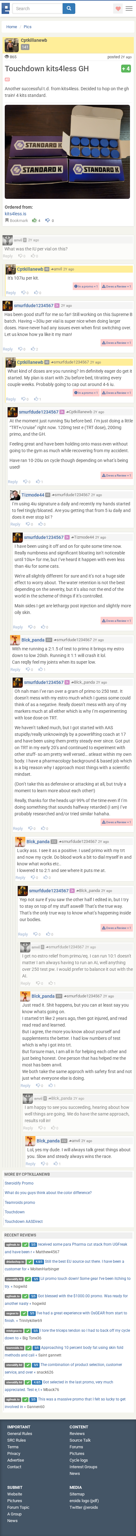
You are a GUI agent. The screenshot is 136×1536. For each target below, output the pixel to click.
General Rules (19, 1433)
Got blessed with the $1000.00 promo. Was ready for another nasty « (66, 1300)
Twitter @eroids (84, 1507)
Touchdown (15, 1212)
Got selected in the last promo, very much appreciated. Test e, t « (59, 1386)
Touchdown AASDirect (24, 1221)
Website (14, 1494)
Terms (13, 1446)
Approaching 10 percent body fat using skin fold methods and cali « (64, 1351)
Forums (76, 1446)
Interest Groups (83, 1466)
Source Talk (80, 1440)
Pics (28, 26)
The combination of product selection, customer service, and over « (63, 1368)
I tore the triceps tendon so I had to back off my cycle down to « (67, 1334)
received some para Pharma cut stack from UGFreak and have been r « (66, 1248)
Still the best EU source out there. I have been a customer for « (65, 1265)
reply (8, 256)
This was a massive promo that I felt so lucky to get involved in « (65, 1403)
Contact (14, 1466)
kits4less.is (15, 213)
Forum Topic (18, 1507)
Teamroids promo (20, 1202)
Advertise (15, 1460)
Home (11, 26)
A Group (14, 1514)
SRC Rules (16, 1440)
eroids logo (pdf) (84, 1500)
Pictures (77, 1453)
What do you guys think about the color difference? (48, 1193)
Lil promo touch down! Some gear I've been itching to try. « (68, 1282)
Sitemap (77, 1494)
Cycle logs (79, 1460)
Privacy (13, 1453)
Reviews (77, 1433)
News (75, 1473)
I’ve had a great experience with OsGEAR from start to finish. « (66, 1317)
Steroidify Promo (19, 1183)
